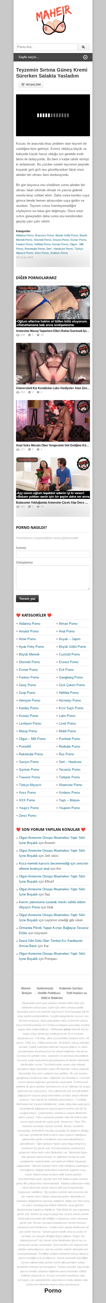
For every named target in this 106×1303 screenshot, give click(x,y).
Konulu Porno (60, 244)
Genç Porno (27, 685)
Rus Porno (66, 754)
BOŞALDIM (33, 84)
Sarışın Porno (29, 762)
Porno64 (25, 746)
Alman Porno (68, 623)
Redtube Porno (69, 746)
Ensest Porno (61, 239)
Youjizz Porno (29, 808)
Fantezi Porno (24, 244)
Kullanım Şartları (71, 988)
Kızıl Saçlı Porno (71, 708)
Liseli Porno (67, 723)
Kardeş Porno (28, 708)
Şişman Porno (29, 769)
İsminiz (21, 548)
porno (67, 1029)
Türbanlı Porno (69, 777)
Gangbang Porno (71, 677)
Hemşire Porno (29, 700)
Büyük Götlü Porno (66, 235)
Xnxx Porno (42, 252)
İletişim (27, 993)
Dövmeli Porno (42, 239)
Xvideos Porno (59, 252)
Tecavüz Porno (69, 769)
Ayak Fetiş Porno (31, 647)
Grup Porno (27, 693)
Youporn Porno (69, 808)
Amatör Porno (29, 631)
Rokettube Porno (35, 248)
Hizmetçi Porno (70, 700)
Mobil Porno (67, 731)
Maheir (26, 988)
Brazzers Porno (44, 235)
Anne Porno (27, 639)
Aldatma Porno (25, 235)
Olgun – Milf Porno (32, 739)
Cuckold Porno (69, 654)
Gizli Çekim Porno (72, 685)
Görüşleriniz (24, 562)
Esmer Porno (78, 239)
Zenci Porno (27, 815)
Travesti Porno (29, 777)
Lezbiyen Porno (30, 723)
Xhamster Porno (70, 785)
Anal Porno (67, 631)
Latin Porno (67, 716)
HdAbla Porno (42, 244)
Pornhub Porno (69, 739)
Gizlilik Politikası (49, 993)
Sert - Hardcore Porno (59, 248)
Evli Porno (66, 670)
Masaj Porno (28, 731)
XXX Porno (27, 800)
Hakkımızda (45, 988)
